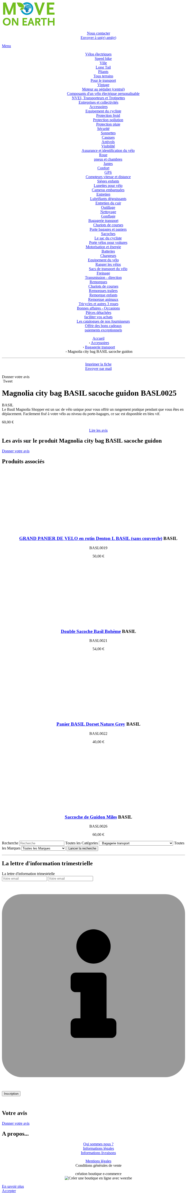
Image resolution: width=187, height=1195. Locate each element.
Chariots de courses (108, 225)
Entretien (103, 194)
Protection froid (108, 115)
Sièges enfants (108, 181)
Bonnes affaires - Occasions (98, 308)
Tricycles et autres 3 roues (98, 304)
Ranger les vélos (108, 264)
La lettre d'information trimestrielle (28, 874)
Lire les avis (98, 430)
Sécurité (103, 129)
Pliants (103, 72)
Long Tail (103, 67)
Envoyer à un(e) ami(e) (98, 38)
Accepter (9, 1191)
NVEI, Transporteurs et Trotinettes (98, 98)
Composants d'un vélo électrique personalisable (103, 93)
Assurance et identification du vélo (108, 150)
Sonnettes (108, 133)
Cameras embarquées (108, 190)
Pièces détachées (98, 312)
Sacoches (108, 234)
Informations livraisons (98, 1153)
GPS (108, 172)
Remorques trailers (103, 291)
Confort (103, 168)
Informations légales (98, 1148)
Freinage (103, 273)
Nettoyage (108, 212)
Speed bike (103, 58)
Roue (103, 155)
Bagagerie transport (103, 221)
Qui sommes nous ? (98, 1144)
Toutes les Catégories (81, 843)
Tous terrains (103, 76)
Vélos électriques (98, 54)
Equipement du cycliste (103, 111)
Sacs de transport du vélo (108, 269)
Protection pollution (108, 120)
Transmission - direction (103, 277)
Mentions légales (98, 1161)
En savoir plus (13, 1186)
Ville (103, 63)
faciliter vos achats (98, 317)
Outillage (108, 207)
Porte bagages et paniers (108, 229)
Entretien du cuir (108, 203)
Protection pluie (108, 124)
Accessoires (98, 107)
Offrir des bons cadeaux (103, 326)
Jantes (108, 164)
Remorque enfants (103, 295)
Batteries (108, 251)
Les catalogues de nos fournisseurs (103, 321)
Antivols (108, 142)
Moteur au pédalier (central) (103, 89)
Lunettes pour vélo (108, 185)
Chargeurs (108, 256)
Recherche (10, 843)
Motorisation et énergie (103, 247)
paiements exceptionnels (103, 330)
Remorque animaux (103, 299)
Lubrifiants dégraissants (108, 199)
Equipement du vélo (103, 260)
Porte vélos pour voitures (108, 242)
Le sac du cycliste (108, 238)
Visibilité (108, 146)
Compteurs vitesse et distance (108, 177)
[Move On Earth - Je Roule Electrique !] (28, 25)
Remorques (98, 282)
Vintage (103, 85)
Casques (108, 137)
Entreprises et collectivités (98, 102)
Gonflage (108, 216)
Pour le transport (103, 80)
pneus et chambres (108, 159)
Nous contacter (98, 33)
